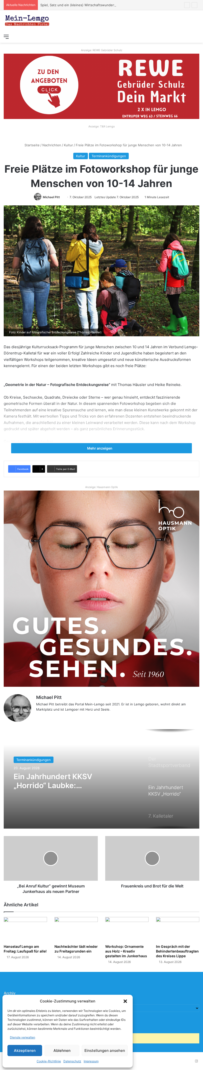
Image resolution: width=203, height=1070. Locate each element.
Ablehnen (62, 1050)
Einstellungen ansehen (104, 1050)
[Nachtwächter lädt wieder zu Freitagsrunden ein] (76, 929)
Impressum (91, 1061)
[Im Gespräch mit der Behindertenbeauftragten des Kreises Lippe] (177, 929)
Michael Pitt (51, 197)
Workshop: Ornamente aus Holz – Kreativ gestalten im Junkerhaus (126, 951)
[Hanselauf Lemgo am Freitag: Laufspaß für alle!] (25, 929)
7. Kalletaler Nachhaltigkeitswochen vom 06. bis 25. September (64, 781)
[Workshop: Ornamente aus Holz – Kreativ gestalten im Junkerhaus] (127, 929)
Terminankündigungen (109, 156)
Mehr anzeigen (100, 448)
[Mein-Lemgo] (27, 21)
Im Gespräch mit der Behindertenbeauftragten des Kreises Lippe (177, 951)
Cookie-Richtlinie (49, 1061)
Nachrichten (51, 145)
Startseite (32, 145)
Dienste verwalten (22, 1037)
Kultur (68, 145)
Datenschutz (72, 1061)
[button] (125, 1001)
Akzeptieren (25, 1050)
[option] (101, 779)
